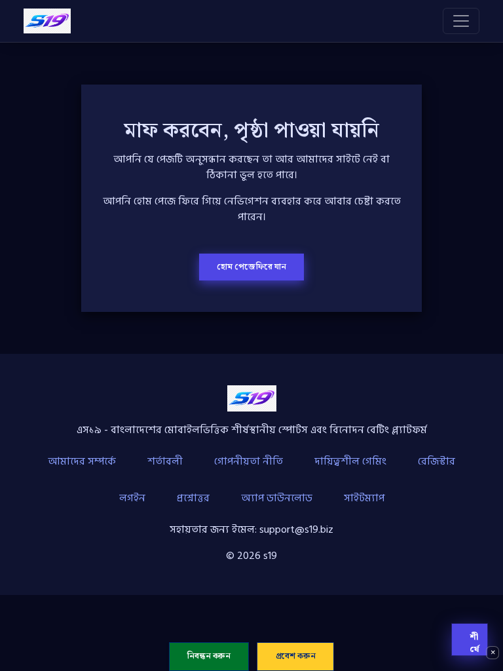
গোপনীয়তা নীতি (248, 461)
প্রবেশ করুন (296, 656)
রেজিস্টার (436, 461)
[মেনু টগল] (461, 21)
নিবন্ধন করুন (209, 656)
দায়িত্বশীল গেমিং (350, 461)
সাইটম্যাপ (364, 498)
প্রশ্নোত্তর (193, 498)
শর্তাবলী (165, 461)
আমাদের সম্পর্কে (82, 461)
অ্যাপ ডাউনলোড (276, 498)
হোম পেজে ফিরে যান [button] (251, 266)
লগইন (132, 498)
